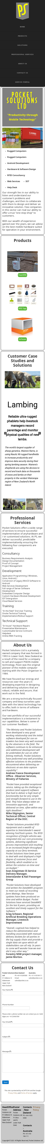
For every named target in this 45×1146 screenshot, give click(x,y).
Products (22, 36)
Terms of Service (26, 1093)
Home (22, 27)
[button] (5, 433)
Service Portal (22, 82)
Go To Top (35, 1131)
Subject (6, 1037)
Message (6, 1051)
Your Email (7, 1022)
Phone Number (8, 1004)
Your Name (7, 990)
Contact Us (22, 73)
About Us (22, 63)
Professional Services (23, 54)
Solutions (23, 45)
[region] (22, 440)
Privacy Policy (13, 1093)
